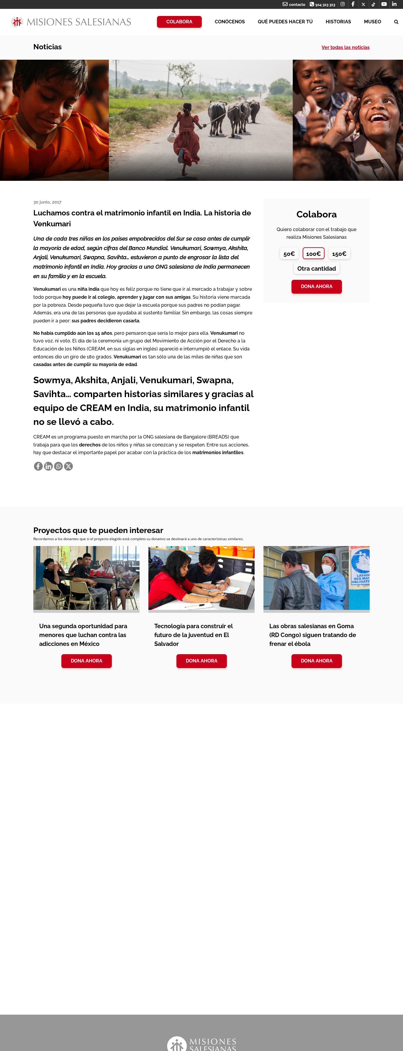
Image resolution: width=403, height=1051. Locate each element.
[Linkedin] (48, 466)
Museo (372, 22)
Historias (338, 22)
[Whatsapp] (58, 466)
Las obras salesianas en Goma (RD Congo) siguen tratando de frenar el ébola (312, 635)
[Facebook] (38, 466)
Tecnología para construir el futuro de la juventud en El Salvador (193, 635)
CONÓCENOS (230, 22)
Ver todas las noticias (346, 47)
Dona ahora (316, 286)
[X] (68, 466)
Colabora (179, 22)
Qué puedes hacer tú (285, 22)
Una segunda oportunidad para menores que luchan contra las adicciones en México (83, 635)
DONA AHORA (86, 661)
